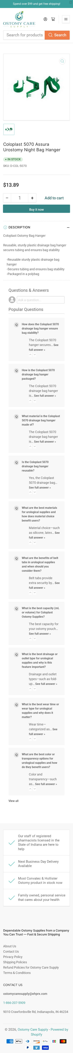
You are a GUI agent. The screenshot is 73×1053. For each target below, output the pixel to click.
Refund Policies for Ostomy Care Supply (31, 967)
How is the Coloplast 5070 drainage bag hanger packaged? (38, 374)
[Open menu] (66, 19)
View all (13, 801)
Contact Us (11, 951)
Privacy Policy (13, 957)
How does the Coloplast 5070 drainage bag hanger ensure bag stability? (40, 328)
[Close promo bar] (70, 2)
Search (60, 35)
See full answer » (45, 395)
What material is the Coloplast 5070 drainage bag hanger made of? (41, 420)
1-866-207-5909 (14, 1003)
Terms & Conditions (17, 973)
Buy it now (36, 209)
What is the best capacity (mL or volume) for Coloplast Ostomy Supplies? (40, 612)
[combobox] (36, 35)
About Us (9, 946)
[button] (30, 354)
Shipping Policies (15, 962)
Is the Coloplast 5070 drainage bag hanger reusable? (35, 466)
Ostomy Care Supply (33, 1030)
